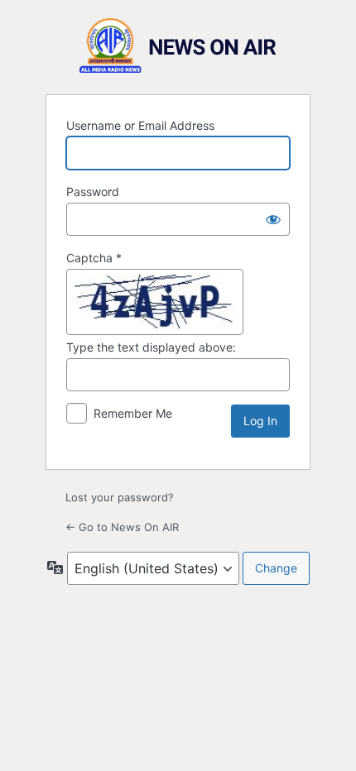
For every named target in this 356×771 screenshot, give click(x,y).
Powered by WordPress (178, 46)
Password (92, 191)
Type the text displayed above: (151, 347)
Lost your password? (119, 497)
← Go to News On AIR (122, 527)
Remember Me (133, 413)
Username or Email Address (140, 125)
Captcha (94, 258)
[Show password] (273, 219)
